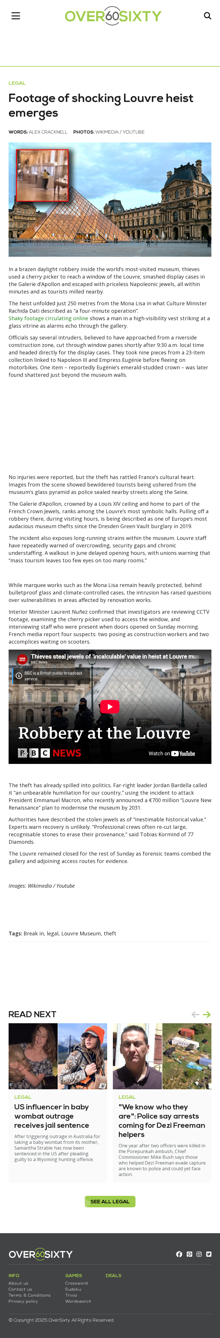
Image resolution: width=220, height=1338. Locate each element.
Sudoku (73, 1289)
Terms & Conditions (30, 1295)
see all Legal (110, 1202)
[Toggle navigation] (16, 16)
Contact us (20, 1289)
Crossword (76, 1283)
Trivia (71, 1295)
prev (195, 1014)
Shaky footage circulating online (48, 318)
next (206, 1014)
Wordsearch (78, 1302)
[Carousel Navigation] (201, 1014)
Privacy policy (23, 1302)
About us (19, 1283)
